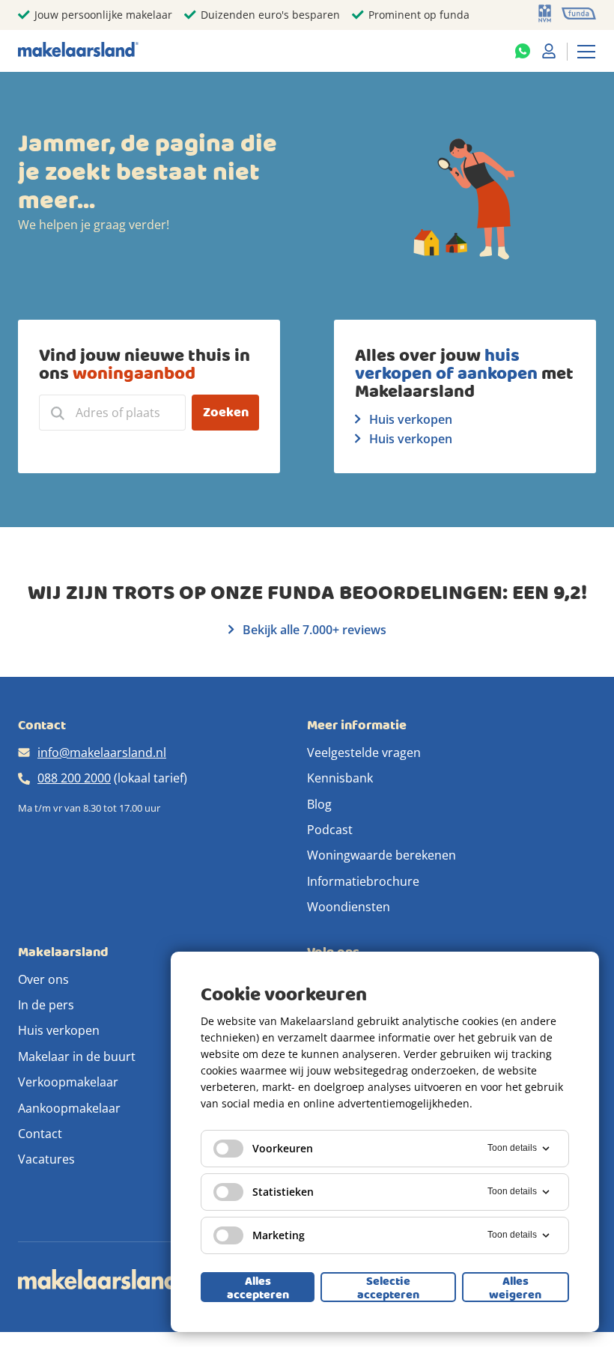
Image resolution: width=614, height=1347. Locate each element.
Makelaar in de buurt (77, 1056)
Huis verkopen (409, 419)
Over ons (43, 979)
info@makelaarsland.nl (101, 752)
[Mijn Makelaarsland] (549, 51)
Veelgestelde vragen (364, 752)
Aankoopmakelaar (69, 1108)
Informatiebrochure (363, 881)
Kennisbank (340, 778)
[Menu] (586, 51)
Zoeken (226, 412)
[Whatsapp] (522, 51)
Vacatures (46, 1159)
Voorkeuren (282, 1148)
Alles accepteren (258, 1287)
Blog (319, 804)
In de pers (46, 1005)
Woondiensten (348, 906)
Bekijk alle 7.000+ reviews (313, 629)
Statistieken (283, 1192)
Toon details (512, 1148)
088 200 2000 (74, 778)
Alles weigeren (515, 1287)
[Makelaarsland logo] (78, 50)
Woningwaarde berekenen (381, 855)
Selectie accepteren (388, 1287)
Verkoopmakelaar (68, 1082)
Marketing (278, 1235)
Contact (40, 1133)
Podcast (330, 829)
